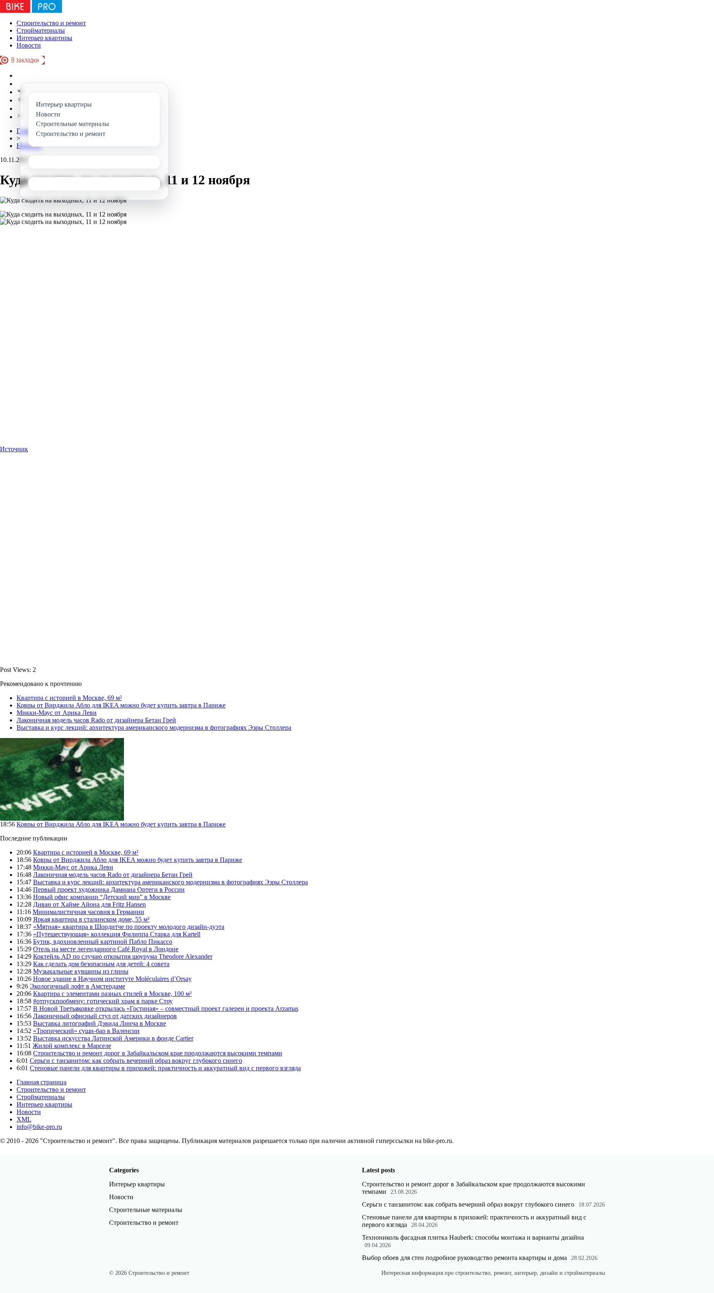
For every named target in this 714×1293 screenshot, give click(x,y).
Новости (29, 45)
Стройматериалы (41, 30)
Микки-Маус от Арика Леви (57, 712)
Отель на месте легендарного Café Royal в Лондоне (105, 948)
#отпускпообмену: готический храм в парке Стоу (103, 1001)
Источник (14, 448)
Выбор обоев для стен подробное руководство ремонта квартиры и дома (464, 1257)
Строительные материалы (145, 1209)
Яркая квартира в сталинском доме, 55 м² (91, 919)
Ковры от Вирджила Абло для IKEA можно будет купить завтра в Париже (121, 705)
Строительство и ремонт (51, 22)
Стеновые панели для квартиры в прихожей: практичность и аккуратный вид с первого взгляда (165, 1068)
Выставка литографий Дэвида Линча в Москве (99, 1023)
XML (24, 1119)
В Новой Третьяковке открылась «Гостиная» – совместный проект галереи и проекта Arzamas (165, 1008)
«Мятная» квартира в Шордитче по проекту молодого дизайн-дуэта (128, 926)
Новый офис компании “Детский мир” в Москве (102, 896)
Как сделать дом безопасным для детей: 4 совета (101, 963)
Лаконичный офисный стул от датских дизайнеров (105, 1015)
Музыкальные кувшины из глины (81, 971)
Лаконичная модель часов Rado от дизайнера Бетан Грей (96, 720)
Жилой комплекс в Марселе (72, 1045)
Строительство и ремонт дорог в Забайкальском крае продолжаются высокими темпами (157, 1053)
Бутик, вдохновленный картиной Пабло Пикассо (102, 941)
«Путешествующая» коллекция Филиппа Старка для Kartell (116, 934)
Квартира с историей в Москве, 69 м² (69, 697)
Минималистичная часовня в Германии (88, 911)
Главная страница (42, 1082)
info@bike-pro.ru (39, 1126)
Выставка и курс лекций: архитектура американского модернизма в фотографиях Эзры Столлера (154, 727)
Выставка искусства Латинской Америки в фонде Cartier (113, 1038)
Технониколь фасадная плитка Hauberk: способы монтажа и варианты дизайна (473, 1237)
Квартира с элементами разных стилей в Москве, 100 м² (112, 993)
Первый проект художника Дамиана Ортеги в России (109, 889)
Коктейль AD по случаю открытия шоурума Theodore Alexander (122, 956)
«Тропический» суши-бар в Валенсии (86, 1030)
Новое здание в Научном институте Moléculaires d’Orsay (112, 978)
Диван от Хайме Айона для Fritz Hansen (89, 904)
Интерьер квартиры (44, 37)
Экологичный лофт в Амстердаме (77, 986)
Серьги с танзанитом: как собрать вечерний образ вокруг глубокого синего (136, 1060)
